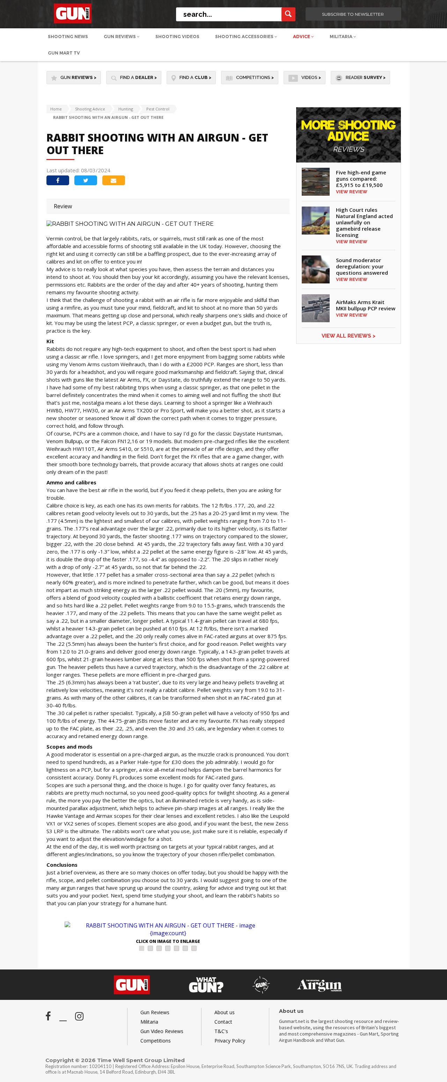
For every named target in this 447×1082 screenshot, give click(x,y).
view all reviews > (348, 336)
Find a (138, 77)
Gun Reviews (120, 36)
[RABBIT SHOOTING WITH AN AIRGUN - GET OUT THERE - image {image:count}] (168, 929)
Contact (223, 1021)
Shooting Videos (177, 36)
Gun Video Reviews (161, 1031)
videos (311, 77)
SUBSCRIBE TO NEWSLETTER (353, 14)
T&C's (221, 1031)
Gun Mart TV (64, 53)
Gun (78, 77)
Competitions (255, 77)
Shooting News (68, 36)
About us (224, 1012)
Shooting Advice (90, 108)
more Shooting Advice (348, 136)
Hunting (125, 108)
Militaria (341, 36)
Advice (302, 36)
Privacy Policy (229, 1040)
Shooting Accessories (244, 36)
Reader (366, 77)
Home (56, 108)
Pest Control (157, 108)
